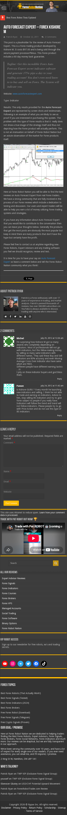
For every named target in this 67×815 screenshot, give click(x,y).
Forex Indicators (10, 588)
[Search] (56, 563)
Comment (9, 442)
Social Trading (9, 613)
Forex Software (9, 618)
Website (7, 491)
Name (7, 471)
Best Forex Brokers (10, 707)
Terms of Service (34, 811)
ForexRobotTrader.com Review (32, 788)
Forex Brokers (9, 598)
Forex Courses (9, 593)
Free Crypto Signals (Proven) (15, 722)
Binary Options (9, 623)
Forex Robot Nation (12, 628)
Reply (59, 379)
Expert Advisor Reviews (13, 578)
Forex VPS (7, 603)
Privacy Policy (20, 807)
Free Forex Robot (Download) (15, 712)
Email (7, 481)
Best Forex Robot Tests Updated (21, 17)
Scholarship (50, 807)
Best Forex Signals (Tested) (14, 698)
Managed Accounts (11, 608)
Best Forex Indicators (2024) (15, 703)
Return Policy (35, 807)
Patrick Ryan (11, 37)
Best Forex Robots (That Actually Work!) (21, 693)
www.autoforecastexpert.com (27, 93)
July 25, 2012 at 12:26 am (52, 338)
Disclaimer (6, 807)
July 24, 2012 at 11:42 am (52, 386)
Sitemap (62, 807)
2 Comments (50, 37)
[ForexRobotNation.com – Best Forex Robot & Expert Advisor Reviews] (33, 6)
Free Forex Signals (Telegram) (15, 717)
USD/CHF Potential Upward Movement (41, 783)
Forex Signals (8, 583)
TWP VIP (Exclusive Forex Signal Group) (37, 773)
